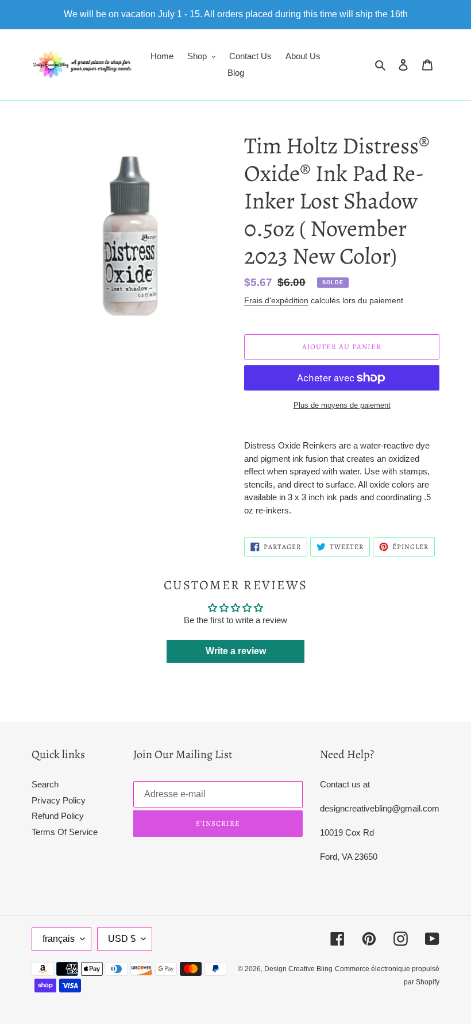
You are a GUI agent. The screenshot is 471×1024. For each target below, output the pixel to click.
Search (45, 784)
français (59, 939)
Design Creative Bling (298, 969)
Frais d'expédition (276, 300)
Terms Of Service (65, 832)
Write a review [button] (236, 651)
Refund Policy (58, 816)
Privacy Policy (59, 800)
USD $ (122, 939)
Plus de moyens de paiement (342, 405)
